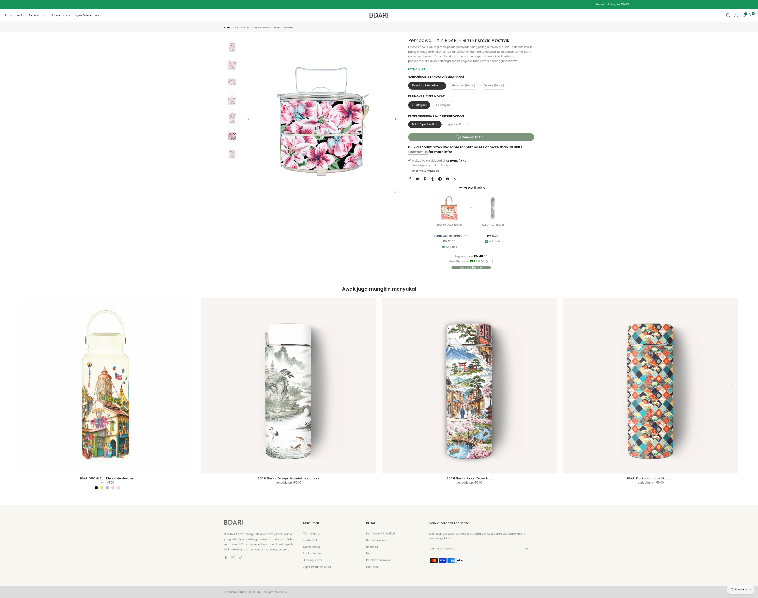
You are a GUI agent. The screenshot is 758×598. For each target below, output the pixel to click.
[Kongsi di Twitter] (417, 179)
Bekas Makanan (376, 540)
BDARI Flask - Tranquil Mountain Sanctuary (288, 478)
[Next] (395, 119)
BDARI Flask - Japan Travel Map (470, 478)
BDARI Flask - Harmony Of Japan (650, 478)
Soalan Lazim (37, 15)
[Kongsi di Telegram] (440, 179)
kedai (20, 15)
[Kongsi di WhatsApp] (455, 179)
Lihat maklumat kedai (426, 171)
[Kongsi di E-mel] (447, 179)
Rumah (228, 27)
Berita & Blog (311, 540)
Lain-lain (372, 567)
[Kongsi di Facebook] (410, 179)
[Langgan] (524, 549)
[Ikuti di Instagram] (233, 557)
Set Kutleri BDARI (493, 225)
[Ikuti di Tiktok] (241, 557)
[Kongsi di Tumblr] (432, 179)
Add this (451, 247)
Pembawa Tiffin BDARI (381, 533)
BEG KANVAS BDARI (449, 225)
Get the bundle (471, 267)
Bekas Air (372, 547)
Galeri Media (311, 547)
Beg (368, 553)
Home (8, 15)
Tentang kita (312, 533)
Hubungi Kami (60, 15)
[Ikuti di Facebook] (226, 557)
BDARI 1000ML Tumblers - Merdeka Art (107, 478)
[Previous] (249, 119)
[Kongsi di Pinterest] (425, 179)
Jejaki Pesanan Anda (88, 15)
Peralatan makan (378, 560)
